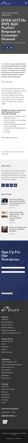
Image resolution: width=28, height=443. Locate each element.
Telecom (4, 349)
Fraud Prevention (6, 325)
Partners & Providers (8, 389)
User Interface (5, 370)
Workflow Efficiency (7, 327)
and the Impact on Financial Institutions (17, 229)
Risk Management (7, 322)
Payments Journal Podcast (17, 64)
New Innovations (6, 352)
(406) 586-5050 (7, 416)
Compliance (5, 319)
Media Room (5, 394)
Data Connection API (7, 367)
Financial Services (7, 341)
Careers (3, 402)
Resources (4, 392)
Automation (5, 375)
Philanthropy (5, 397)
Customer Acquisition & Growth (11, 333)
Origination (6, 15)
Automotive (5, 347)
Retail (3, 344)
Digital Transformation (8, 330)
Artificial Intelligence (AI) (9, 362)
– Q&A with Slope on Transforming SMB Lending (16, 216)
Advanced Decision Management (11, 364)
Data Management (7, 372)
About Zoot (4, 386)
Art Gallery (4, 400)
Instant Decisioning (9, 13)
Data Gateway (6, 378)
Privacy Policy (10, 438)
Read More (12, 207)
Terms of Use (18, 438)
